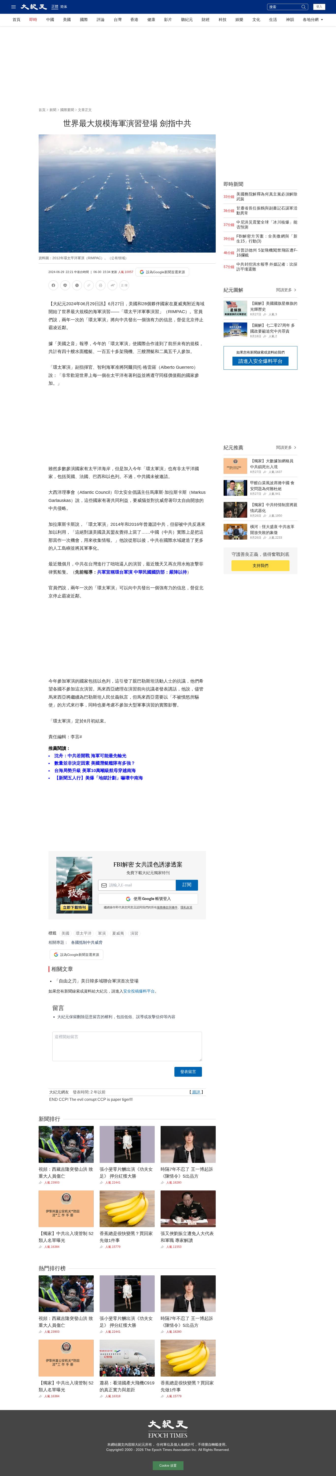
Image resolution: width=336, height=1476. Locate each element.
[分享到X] (77, 286)
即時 (33, 19)
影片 (168, 19)
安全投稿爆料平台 (139, 991)
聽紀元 (187, 19)
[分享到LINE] (65, 286)
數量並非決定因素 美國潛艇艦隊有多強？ (94, 763)
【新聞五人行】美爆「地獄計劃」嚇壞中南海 (98, 777)
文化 (256, 19)
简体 (63, 7)
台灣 (118, 19)
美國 (67, 19)
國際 (84, 19)
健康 (151, 19)
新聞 (52, 110)
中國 (50, 19)
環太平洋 (84, 933)
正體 (54, 6)
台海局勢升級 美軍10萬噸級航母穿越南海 (95, 770)
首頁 (16, 19)
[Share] (41, 1183)
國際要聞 (67, 110)
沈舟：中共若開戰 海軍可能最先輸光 (90, 755)
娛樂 (239, 19)
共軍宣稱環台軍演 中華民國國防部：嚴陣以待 (142, 572)
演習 (134, 933)
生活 (273, 19)
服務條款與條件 (167, 907)
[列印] (101, 286)
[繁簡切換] (124, 286)
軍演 (102, 933)
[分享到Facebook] (53, 286)
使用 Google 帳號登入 (152, 899)
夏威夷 (118, 933)
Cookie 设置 (168, 1465)
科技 (223, 19)
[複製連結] (89, 285)
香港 (134, 19)
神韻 (290, 19)
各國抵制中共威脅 (87, 942)
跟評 (196, 1092)
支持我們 (260, 565)
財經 (206, 19)
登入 (319, 6)
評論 (101, 19)
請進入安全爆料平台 (260, 361)
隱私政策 (186, 907)
